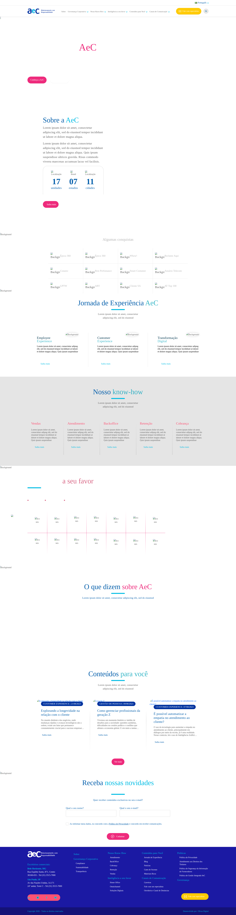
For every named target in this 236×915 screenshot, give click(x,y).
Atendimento (115, 857)
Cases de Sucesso (150, 869)
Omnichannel (115, 886)
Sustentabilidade (82, 867)
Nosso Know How (97, 12)
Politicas (181, 853)
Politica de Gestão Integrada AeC (192, 875)
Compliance (80, 863)
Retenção (113, 869)
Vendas (112, 874)
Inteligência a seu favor (116, 12)
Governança (183, 880)
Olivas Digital (203, 911)
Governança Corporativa (77, 12)
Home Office (115, 882)
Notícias (147, 865)
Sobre (63, 12)
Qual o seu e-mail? (129, 808)
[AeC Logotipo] (41, 11)
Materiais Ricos (150, 874)
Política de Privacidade (119, 824)
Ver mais (118, 762)
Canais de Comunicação (158, 12)
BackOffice (114, 861)
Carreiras (147, 882)
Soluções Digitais (116, 890)
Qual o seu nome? (75, 808)
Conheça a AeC (37, 80)
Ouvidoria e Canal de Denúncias (156, 890)
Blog (146, 861)
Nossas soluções (60, 80)
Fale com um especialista (153, 886)
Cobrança (113, 865)
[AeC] (42, 854)
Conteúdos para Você (137, 12)
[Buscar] (206, 11)
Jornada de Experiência (153, 857)
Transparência (81, 871)
